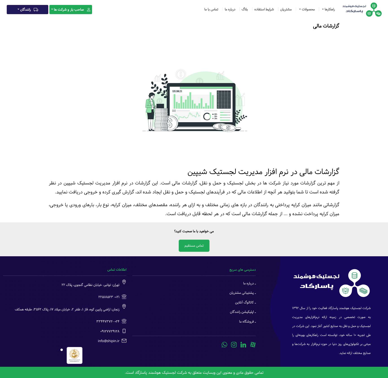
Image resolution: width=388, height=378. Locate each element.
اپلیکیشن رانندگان (242, 311)
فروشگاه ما (246, 321)
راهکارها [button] (329, 9)
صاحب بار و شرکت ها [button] (69, 9)
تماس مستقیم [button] (194, 245)
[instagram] (234, 345)
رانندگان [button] (25, 9)
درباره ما (230, 9)
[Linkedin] (243, 345)
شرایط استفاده (264, 9)
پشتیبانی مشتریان (241, 292)
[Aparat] (253, 345)
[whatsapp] (224, 345)
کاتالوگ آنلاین (244, 302)
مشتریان (286, 9)
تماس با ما (211, 9)
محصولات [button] (308, 9)
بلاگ (245, 9)
